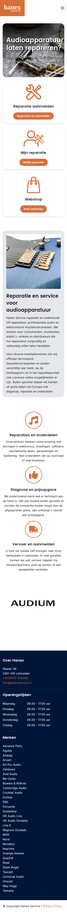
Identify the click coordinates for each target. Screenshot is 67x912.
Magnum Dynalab (14, 830)
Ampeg (7, 755)
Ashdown (9, 769)
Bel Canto (9, 778)
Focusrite (9, 806)
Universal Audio (13, 876)
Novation (9, 844)
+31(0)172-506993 (15, 678)
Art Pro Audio (12, 764)
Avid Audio (10, 774)
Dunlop (7, 797)
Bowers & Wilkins (14, 783)
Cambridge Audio (14, 788)
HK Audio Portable (15, 820)
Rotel (6, 862)
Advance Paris (12, 746)
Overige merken (13, 853)
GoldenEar (10, 811)
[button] (62, 8)
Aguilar (7, 750)
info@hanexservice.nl (17, 683)
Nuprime (8, 848)
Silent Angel (11, 867)
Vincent (8, 881)
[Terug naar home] (12, 8)
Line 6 (7, 825)
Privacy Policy (52, 906)
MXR (6, 834)
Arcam (7, 760)
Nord (6, 839)
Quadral (8, 858)
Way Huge (10, 886)
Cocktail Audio (13, 792)
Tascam (8, 872)
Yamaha (8, 890)
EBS (5, 802)
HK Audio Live (12, 816)
